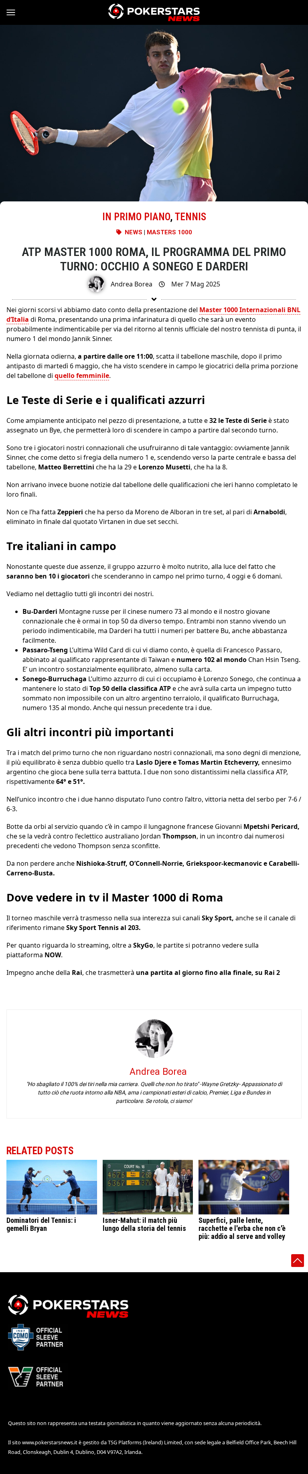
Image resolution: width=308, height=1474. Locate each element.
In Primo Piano (136, 217)
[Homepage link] (154, 12)
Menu (14, 12)
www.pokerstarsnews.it (49, 1442)
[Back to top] (297, 1260)
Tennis (190, 217)
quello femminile (82, 375)
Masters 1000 (169, 232)
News (133, 232)
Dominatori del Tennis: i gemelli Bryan (41, 1224)
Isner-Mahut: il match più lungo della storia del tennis (144, 1224)
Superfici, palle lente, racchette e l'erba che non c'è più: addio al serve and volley (242, 1228)
